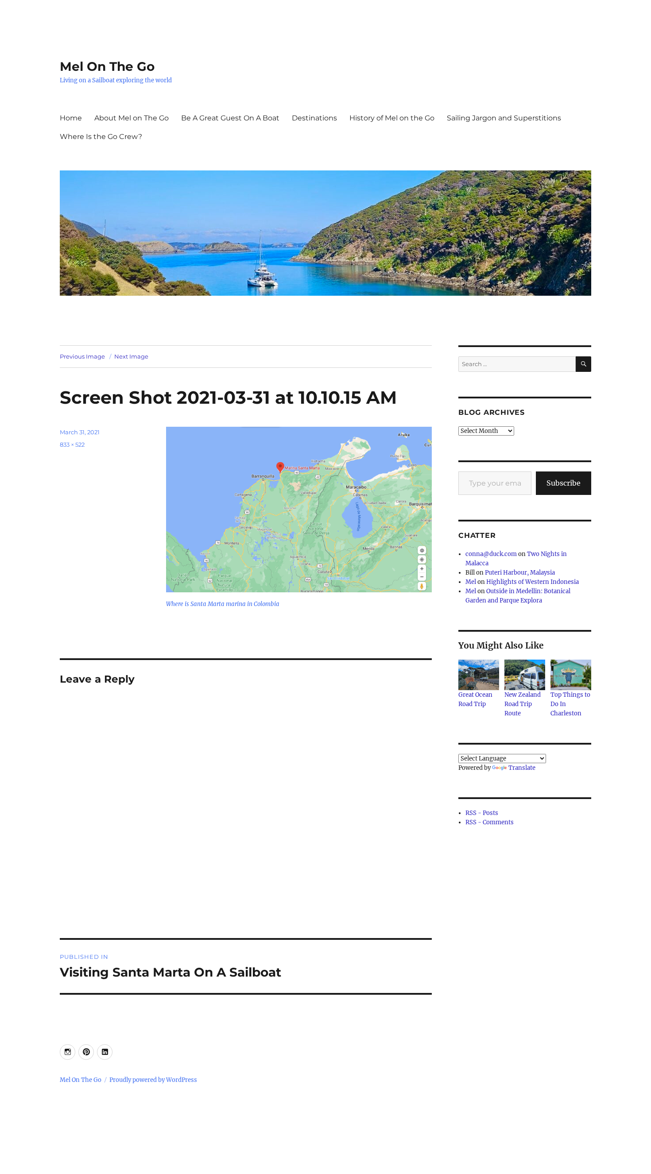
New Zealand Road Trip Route (522, 704)
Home (71, 118)
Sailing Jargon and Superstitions (504, 118)
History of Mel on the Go (391, 118)
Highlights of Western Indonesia (532, 582)
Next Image (131, 356)
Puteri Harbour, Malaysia (520, 572)
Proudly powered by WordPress (153, 1080)
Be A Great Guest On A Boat (230, 118)
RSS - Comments (489, 822)
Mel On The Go (107, 66)
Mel (470, 582)
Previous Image (82, 356)
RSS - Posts (481, 813)
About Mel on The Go (131, 118)
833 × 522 (72, 444)
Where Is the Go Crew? (101, 136)
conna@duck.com (491, 554)
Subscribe (563, 483)
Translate (521, 768)
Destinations (314, 118)
